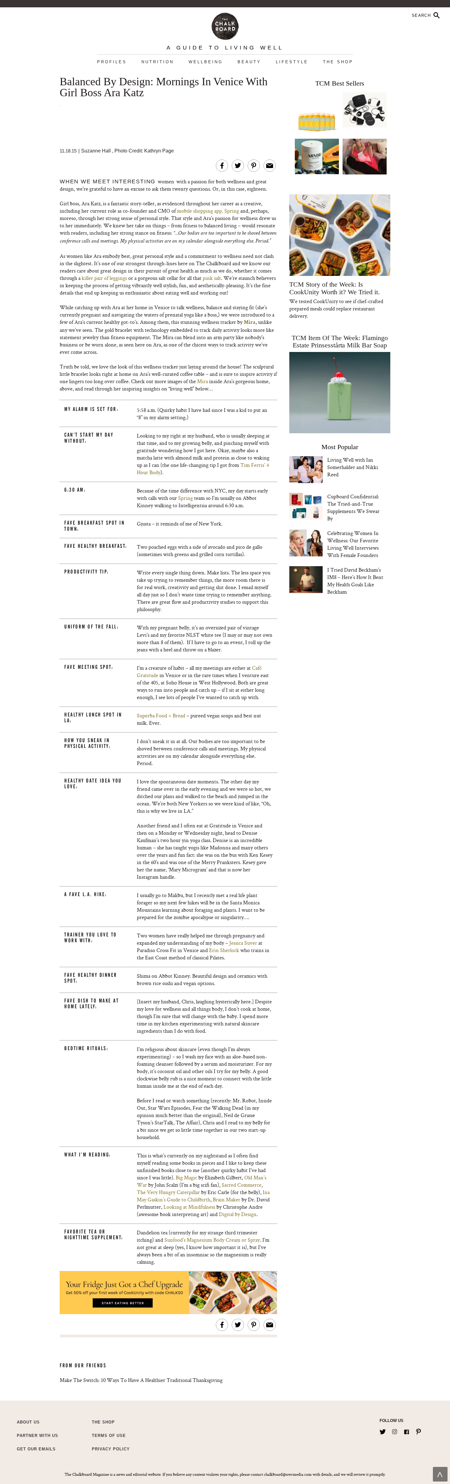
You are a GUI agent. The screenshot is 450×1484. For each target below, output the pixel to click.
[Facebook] (406, 1430)
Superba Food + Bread (161, 715)
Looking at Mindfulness (189, 1206)
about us (28, 1422)
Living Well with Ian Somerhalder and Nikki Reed (352, 467)
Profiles (112, 62)
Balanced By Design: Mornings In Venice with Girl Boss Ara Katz (164, 87)
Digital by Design (238, 1214)
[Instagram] (395, 1430)
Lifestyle (292, 62)
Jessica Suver (243, 942)
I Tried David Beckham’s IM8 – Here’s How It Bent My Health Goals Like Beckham (355, 580)
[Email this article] (269, 165)
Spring (185, 497)
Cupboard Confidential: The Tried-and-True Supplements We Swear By (353, 507)
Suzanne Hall (96, 150)
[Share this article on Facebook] (222, 165)
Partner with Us (37, 1435)
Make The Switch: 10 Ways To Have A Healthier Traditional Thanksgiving (141, 1379)
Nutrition (157, 62)
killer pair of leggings (104, 277)
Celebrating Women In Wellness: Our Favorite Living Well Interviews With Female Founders (353, 544)
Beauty (249, 62)
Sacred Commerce (241, 1184)
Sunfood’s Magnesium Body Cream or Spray (212, 1239)
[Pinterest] (418, 1430)
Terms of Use (109, 1435)
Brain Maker (226, 1199)
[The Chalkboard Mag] (225, 24)
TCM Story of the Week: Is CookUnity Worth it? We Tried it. (334, 288)
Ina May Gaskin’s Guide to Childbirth (203, 1196)
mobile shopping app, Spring (208, 210)
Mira (250, 322)
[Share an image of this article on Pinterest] (253, 165)
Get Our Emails (36, 1449)
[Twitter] (383, 1430)
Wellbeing (206, 62)
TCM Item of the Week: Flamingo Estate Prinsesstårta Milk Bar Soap (340, 341)
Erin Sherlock (224, 950)
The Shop (338, 62)
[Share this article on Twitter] (237, 165)
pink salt (212, 277)
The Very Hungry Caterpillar (168, 1192)
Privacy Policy (111, 1449)
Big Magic (186, 1177)
